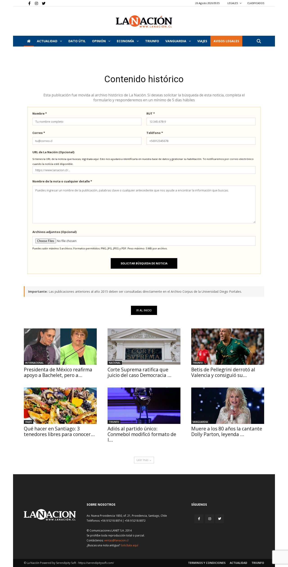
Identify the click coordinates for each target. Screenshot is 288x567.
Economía (126, 41)
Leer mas (142, 460)
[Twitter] (42, 3)
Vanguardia (176, 41)
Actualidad (47, 41)
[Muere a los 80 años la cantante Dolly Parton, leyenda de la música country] (227, 406)
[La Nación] (144, 21)
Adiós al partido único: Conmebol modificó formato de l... (142, 434)
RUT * (150, 113)
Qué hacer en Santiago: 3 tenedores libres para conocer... (59, 431)
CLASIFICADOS (255, 3)
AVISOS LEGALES (226, 41)
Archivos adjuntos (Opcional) (54, 232)
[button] (258, 41)
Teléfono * (154, 133)
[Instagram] (34, 3)
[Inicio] (29, 41)
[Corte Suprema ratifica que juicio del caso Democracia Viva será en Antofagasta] (144, 346)
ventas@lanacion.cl (116, 540)
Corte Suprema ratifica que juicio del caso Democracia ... (139, 372)
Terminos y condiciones (206, 563)
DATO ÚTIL (77, 41)
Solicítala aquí (129, 545)
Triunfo (152, 41)
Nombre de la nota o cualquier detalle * (62, 181)
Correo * (38, 133)
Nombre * (39, 113)
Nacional (115, 362)
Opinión (99, 41)
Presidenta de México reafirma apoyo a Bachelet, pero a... (58, 372)
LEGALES (232, 3)
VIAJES (202, 41)
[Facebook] (27, 3)
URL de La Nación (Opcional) (53, 152)
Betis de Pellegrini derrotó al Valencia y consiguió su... (223, 372)
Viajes (28, 421)
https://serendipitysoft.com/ (96, 563)
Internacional (34, 362)
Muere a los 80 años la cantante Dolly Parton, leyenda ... (226, 431)
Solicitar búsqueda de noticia (144, 263)
